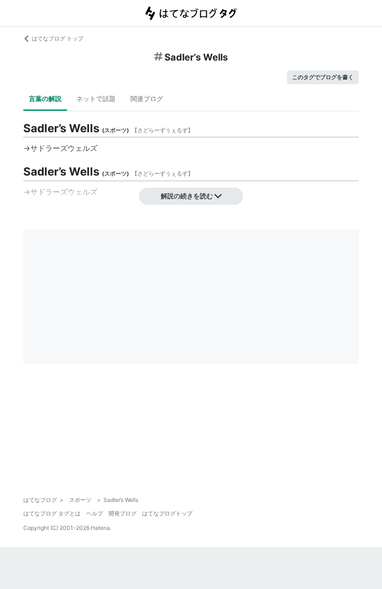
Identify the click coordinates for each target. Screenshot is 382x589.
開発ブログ (122, 513)
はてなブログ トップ (57, 38)
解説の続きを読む (187, 196)
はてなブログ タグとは (52, 513)
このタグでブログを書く (323, 77)
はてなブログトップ (167, 513)
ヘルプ (94, 513)
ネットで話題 (96, 98)
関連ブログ (146, 98)
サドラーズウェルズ (63, 148)
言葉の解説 (45, 98)
